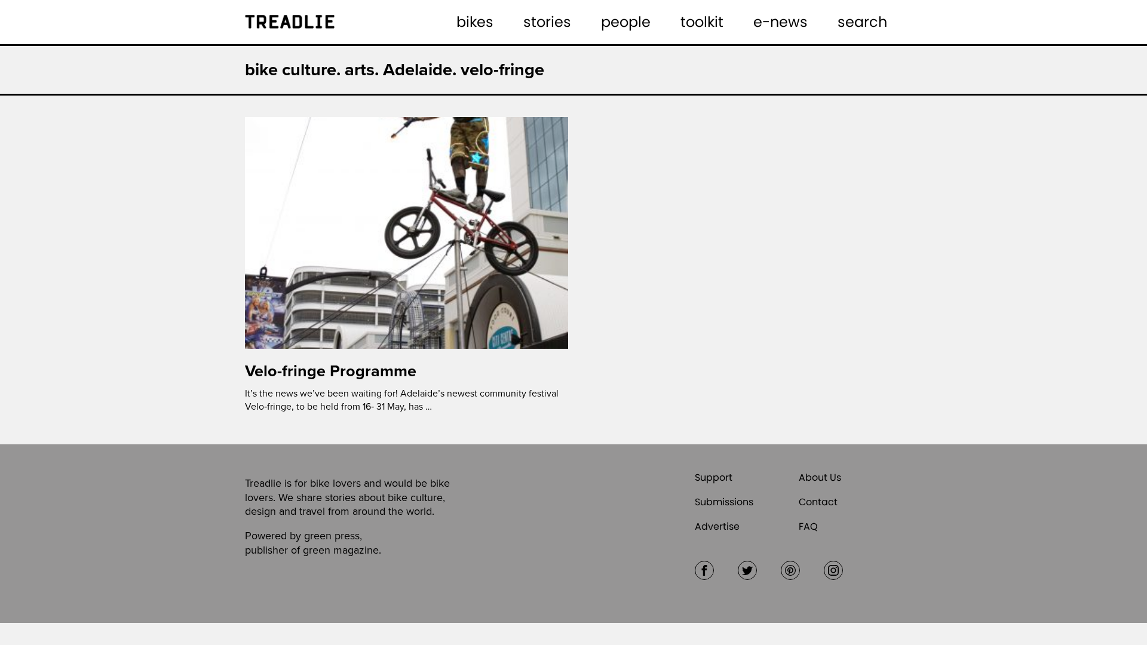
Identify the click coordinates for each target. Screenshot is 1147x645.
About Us (820, 477)
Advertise (717, 526)
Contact (818, 502)
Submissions (724, 502)
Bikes (474, 22)
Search (862, 22)
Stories (547, 22)
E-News (780, 22)
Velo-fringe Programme (330, 371)
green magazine (341, 550)
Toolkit (701, 22)
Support (713, 477)
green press (332, 535)
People (626, 22)
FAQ (808, 526)
